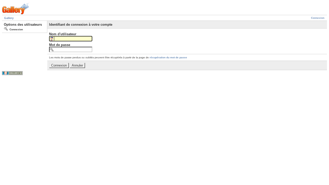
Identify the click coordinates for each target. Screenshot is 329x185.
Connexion (317, 17)
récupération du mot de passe (168, 57)
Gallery (9, 18)
